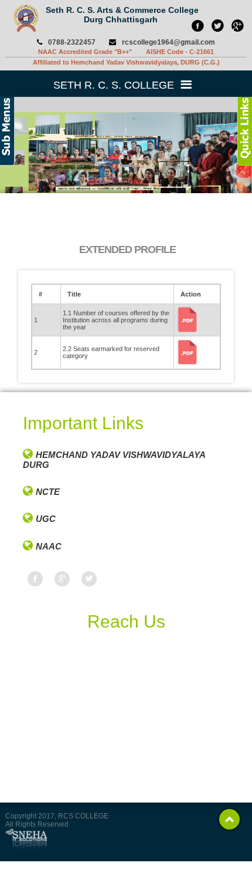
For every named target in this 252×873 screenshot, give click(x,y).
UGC (46, 519)
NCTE (48, 492)
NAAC (49, 546)
